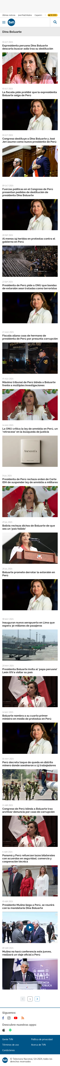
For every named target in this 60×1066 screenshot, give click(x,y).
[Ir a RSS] (23, 1018)
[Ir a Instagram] (9, 1018)
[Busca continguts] (55, 22)
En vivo (53, 15)
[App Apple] (4, 1030)
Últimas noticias (8, 15)
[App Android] (10, 1030)
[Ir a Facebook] (3, 1018)
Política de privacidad (41, 1039)
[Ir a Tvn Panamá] (29, 22)
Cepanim (38, 15)
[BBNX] (5, 1060)
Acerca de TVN (38, 1044)
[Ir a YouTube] (16, 1018)
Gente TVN (7, 1039)
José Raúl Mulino (25, 15)
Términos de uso (10, 1044)
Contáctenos (8, 1050)
